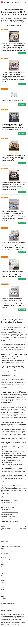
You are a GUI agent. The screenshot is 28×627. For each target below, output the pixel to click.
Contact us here (5, 492)
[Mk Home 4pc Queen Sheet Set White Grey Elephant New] (14, 95)
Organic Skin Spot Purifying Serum (9, 551)
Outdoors (4, 594)
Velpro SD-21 (4, 548)
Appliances (4, 585)
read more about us (21, 492)
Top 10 (2, 582)
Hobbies (4, 591)
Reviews (3, 573)
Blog (2, 575)
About (2, 564)
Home (2, 571)
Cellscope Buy (4, 553)
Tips (3, 587)
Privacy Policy (4, 562)
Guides (3, 580)
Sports (2, 589)
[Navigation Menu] (25, 2)
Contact (3, 566)
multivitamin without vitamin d (8, 544)
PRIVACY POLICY (6, 601)
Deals (2, 578)
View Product (21, 53)
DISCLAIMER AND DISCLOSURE (8, 603)
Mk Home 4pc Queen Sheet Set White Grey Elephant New (12, 101)
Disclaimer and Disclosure (7, 560)
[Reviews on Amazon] (14, 153)
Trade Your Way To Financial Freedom (10, 546)
